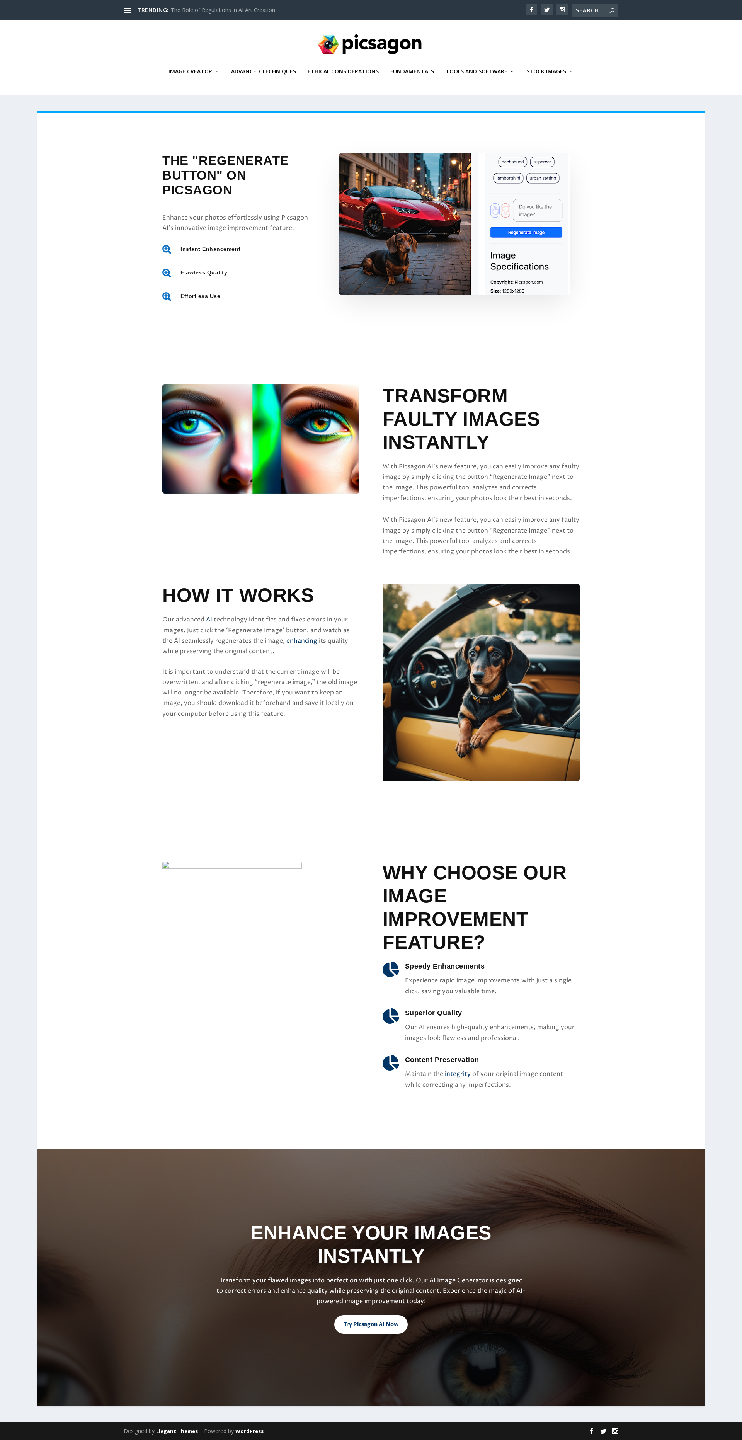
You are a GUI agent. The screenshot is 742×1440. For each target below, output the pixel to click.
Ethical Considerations (343, 71)
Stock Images (546, 71)
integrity (458, 1074)
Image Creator (190, 71)
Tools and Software (476, 71)
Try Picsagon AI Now (371, 1324)
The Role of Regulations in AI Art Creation (223, 10)
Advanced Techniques (263, 71)
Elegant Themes (177, 1431)
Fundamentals (412, 71)
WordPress (249, 1431)
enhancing (301, 641)
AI (209, 619)
